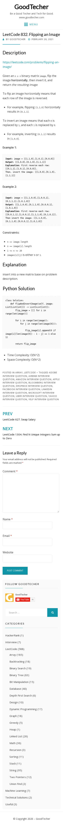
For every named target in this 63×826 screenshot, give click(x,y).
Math (12, 743)
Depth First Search (20, 695)
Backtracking (16, 661)
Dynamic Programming (23, 709)
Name (8, 519)
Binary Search (17, 668)
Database (15, 688)
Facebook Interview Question (21, 389)
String (12, 770)
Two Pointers (17, 777)
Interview (11, 642)
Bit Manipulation (19, 682)
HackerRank (12, 635)
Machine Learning (15, 790)
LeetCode (30, 372)
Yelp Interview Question (44, 399)
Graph (13, 716)
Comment (10, 471)
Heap (12, 729)
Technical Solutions (16, 797)
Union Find (15, 784)
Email (7, 536)
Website (8, 552)
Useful (9, 804)
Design (13, 702)
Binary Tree (16, 675)
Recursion (15, 750)
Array (19, 372)
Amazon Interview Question (33, 379)
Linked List (15, 736)
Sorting (13, 756)
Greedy (14, 722)
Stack (12, 763)
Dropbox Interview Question (34, 386)
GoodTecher (31, 6)
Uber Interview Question (31, 396)
